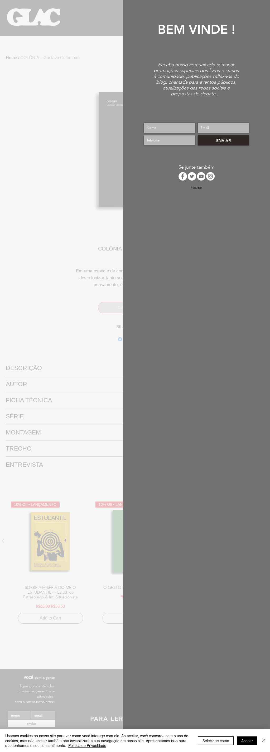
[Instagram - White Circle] (210, 176)
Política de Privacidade (87, 745)
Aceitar (247, 740)
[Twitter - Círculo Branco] (192, 176)
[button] (196, 187)
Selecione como (215, 740)
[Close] (264, 740)
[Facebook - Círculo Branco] (183, 176)
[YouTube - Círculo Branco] (201, 176)
